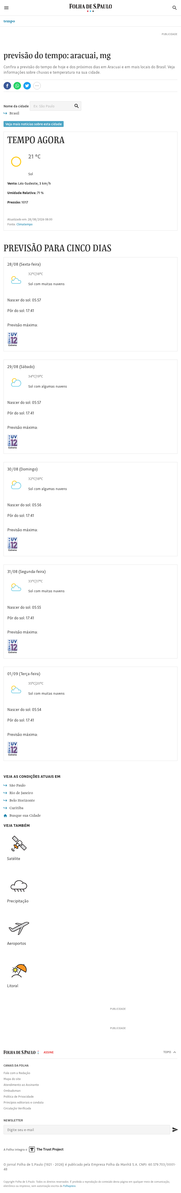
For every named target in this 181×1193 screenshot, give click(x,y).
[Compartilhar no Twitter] (27, 85)
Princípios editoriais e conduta (24, 1102)
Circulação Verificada (17, 1108)
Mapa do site (12, 1079)
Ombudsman (12, 1090)
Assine (49, 1052)
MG (105, 55)
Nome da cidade (16, 106)
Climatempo (24, 224)
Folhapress (69, 1186)
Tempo (9, 21)
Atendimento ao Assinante (21, 1085)
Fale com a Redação (17, 1073)
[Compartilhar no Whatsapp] (17, 85)
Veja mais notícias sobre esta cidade (33, 124)
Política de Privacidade (19, 1096)
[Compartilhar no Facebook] (7, 85)
